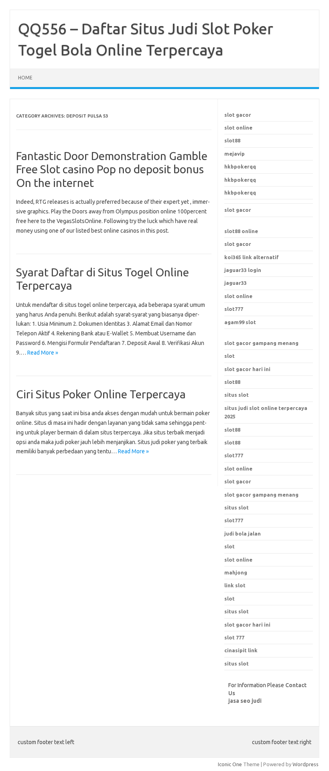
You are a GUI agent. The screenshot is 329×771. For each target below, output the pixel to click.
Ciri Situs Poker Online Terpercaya (101, 394)
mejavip (234, 153)
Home (25, 77)
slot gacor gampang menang (261, 343)
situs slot (236, 395)
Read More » (42, 352)
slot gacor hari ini (247, 369)
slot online (238, 127)
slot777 (233, 309)
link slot (235, 585)
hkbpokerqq (240, 166)
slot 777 (234, 637)
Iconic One (230, 764)
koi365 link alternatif (251, 257)
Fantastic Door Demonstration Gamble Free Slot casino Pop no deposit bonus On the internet (111, 169)
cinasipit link (241, 650)
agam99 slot (240, 322)
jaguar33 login (242, 270)
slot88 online (241, 231)
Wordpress (305, 764)
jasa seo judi (245, 701)
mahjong (235, 572)
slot (229, 356)
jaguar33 (235, 283)
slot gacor (237, 115)
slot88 (232, 140)
